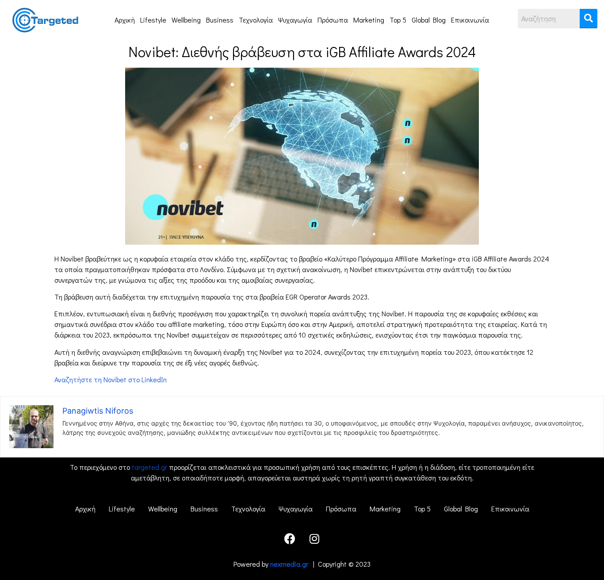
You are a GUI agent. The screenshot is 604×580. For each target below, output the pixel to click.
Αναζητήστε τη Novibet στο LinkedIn (110, 379)
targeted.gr (149, 467)
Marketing (368, 19)
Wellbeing (186, 19)
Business (219, 19)
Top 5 (398, 19)
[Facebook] (290, 539)
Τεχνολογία (256, 19)
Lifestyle (153, 19)
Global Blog (429, 19)
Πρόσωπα (332, 19)
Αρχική (125, 19)
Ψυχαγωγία (295, 19)
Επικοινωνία (470, 19)
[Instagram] (314, 539)
